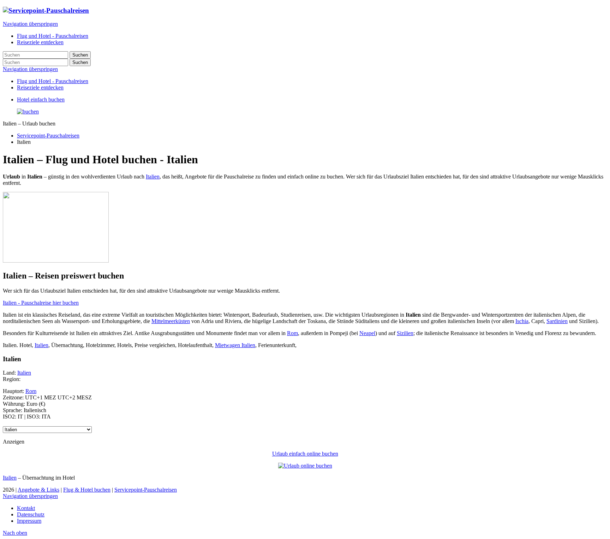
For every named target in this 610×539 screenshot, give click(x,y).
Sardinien (557, 321)
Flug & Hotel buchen (86, 490)
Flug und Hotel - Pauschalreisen (52, 81)
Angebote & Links (38, 490)
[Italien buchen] (28, 112)
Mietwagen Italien (235, 345)
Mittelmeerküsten (170, 321)
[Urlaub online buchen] (305, 466)
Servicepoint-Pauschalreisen (48, 136)
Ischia (521, 321)
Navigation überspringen (30, 24)
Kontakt (26, 508)
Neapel (367, 333)
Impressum (29, 521)
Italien (153, 177)
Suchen (80, 55)
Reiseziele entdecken (40, 87)
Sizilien (405, 333)
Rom (292, 333)
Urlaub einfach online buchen (305, 454)
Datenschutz (30, 514)
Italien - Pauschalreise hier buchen (41, 303)
